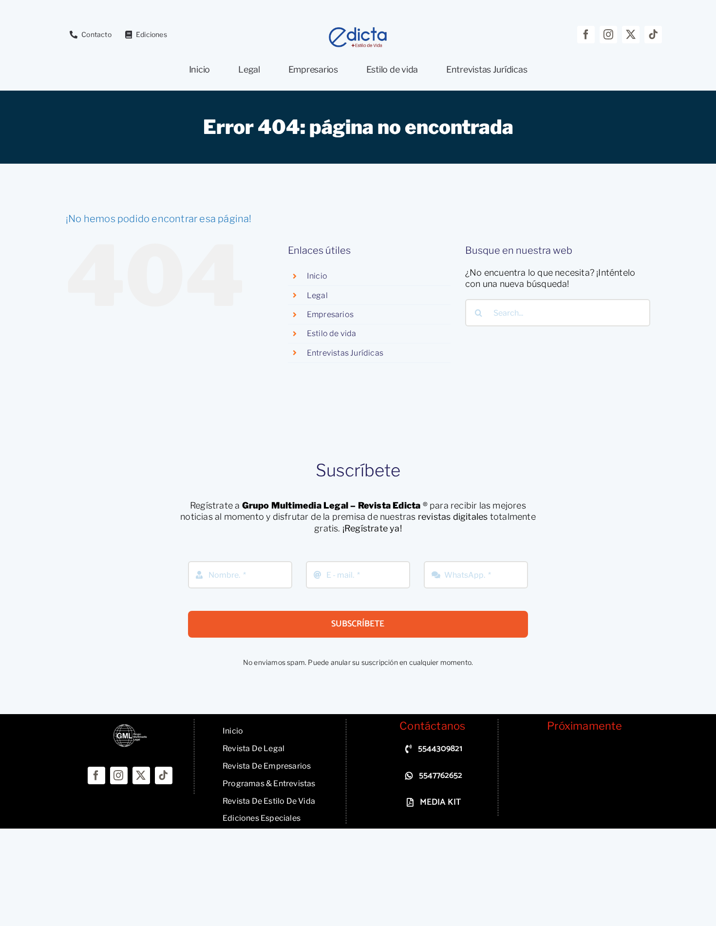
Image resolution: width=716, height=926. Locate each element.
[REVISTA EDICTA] (130, 728)
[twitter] (631, 34)
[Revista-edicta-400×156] (358, 30)
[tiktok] (653, 34)
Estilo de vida (332, 333)
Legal (317, 295)
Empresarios (330, 314)
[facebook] (586, 34)
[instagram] (608, 34)
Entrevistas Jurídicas (345, 353)
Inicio (317, 276)
